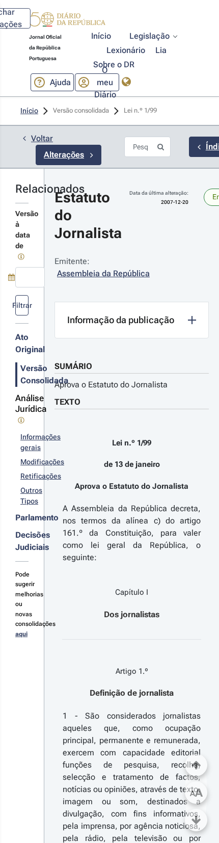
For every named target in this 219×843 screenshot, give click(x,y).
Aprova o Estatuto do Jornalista (111, 384)
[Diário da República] (67, 21)
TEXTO (67, 402)
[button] (67, 21)
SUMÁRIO (73, 366)
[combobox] (30, 277)
